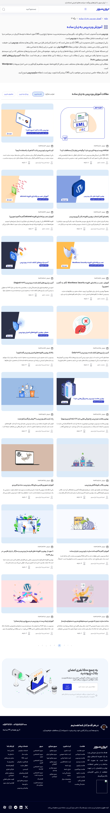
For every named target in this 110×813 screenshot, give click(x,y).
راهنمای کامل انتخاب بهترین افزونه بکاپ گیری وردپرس (89, 216)
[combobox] (22, 9)
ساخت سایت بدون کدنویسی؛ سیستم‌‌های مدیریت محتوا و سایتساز (85, 621)
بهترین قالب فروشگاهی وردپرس (97, 485)
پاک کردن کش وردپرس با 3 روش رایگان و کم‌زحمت (35, 419)
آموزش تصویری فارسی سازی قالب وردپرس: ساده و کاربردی (32, 485)
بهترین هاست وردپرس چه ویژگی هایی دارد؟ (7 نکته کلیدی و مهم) (85, 419)
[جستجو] (3, 9)
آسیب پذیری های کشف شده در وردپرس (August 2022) (33, 282)
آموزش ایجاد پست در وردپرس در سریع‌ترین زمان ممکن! (33, 621)
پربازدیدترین (23, 94)
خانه (106, 18)
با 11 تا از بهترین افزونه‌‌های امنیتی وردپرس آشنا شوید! (34, 352)
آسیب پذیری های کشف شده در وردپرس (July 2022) (90, 352)
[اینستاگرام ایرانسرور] (10, 807)
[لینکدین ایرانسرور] (21, 807)
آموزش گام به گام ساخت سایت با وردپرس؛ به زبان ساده (89, 551)
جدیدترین (38, 94)
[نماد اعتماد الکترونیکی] (101, 786)
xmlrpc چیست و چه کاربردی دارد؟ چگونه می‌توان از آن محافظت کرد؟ (84, 150)
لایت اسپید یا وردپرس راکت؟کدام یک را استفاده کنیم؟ (34, 150)
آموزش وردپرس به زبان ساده (90, 18)
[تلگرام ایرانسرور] (15, 807)
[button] (85, 9)
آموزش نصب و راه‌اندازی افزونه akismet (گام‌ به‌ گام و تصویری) (31, 216)
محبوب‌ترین (8, 94)
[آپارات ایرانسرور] (5, 807)
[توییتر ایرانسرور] (26, 807)
